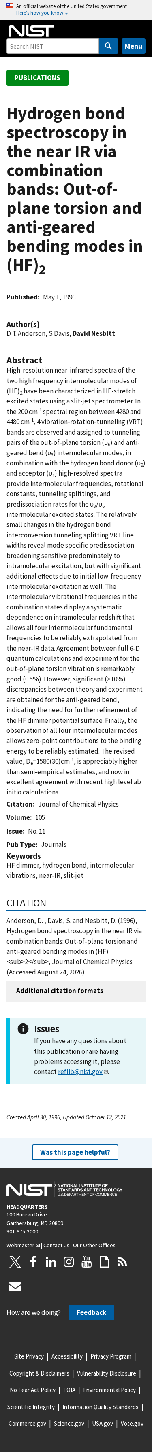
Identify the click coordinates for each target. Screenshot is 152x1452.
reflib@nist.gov (80, 1071)
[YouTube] (87, 1262)
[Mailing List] (15, 1286)
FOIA (69, 1390)
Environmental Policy (109, 1390)
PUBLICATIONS (37, 77)
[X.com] (15, 1262)
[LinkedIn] (51, 1262)
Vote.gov (132, 1423)
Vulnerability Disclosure (106, 1373)
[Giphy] (104, 1262)
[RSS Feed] (122, 1262)
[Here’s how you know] (76, 10)
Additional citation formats (59, 990)
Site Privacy (29, 1356)
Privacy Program (110, 1356)
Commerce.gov (27, 1423)
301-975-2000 (22, 1231)
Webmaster (20, 1245)
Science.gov (69, 1423)
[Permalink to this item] (44, 324)
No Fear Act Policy (33, 1390)
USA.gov (102, 1423)
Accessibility (67, 1356)
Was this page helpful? (75, 1152)
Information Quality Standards (100, 1407)
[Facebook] (33, 1262)
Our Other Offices (94, 1245)
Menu (133, 46)
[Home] (31, 30)
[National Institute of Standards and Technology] (64, 1189)
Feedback (91, 1312)
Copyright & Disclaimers (39, 1373)
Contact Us (56, 1245)
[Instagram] (69, 1262)
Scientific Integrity (31, 1407)
